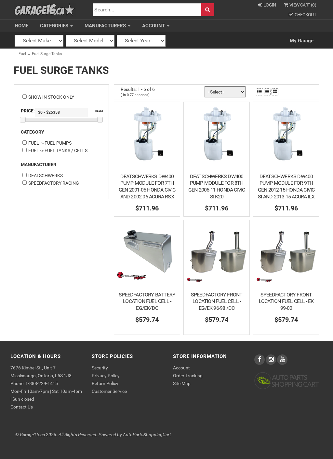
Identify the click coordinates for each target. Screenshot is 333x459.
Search (207, 10)
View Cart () (302, 4)
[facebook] (260, 359)
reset (99, 110)
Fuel (22, 53)
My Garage (301, 41)
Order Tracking (188, 375)
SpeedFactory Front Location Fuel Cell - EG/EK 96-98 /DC (217, 301)
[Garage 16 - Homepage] (45, 9)
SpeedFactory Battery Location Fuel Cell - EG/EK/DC (147, 301)
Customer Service (109, 391)
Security (100, 367)
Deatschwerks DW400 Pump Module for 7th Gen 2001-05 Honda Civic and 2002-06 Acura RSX (147, 186)
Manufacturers (106, 26)
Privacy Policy (106, 375)
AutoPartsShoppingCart (147, 434)
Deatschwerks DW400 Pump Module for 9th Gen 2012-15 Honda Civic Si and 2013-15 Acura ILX (286, 186)
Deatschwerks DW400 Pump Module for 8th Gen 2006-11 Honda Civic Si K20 (216, 186)
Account (154, 26)
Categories (55, 26)
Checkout (305, 14)
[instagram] (271, 359)
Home (21, 26)
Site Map (182, 383)
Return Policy (105, 383)
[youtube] (282, 359)
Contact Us (21, 406)
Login (269, 4)
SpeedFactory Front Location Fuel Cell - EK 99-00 (286, 301)
